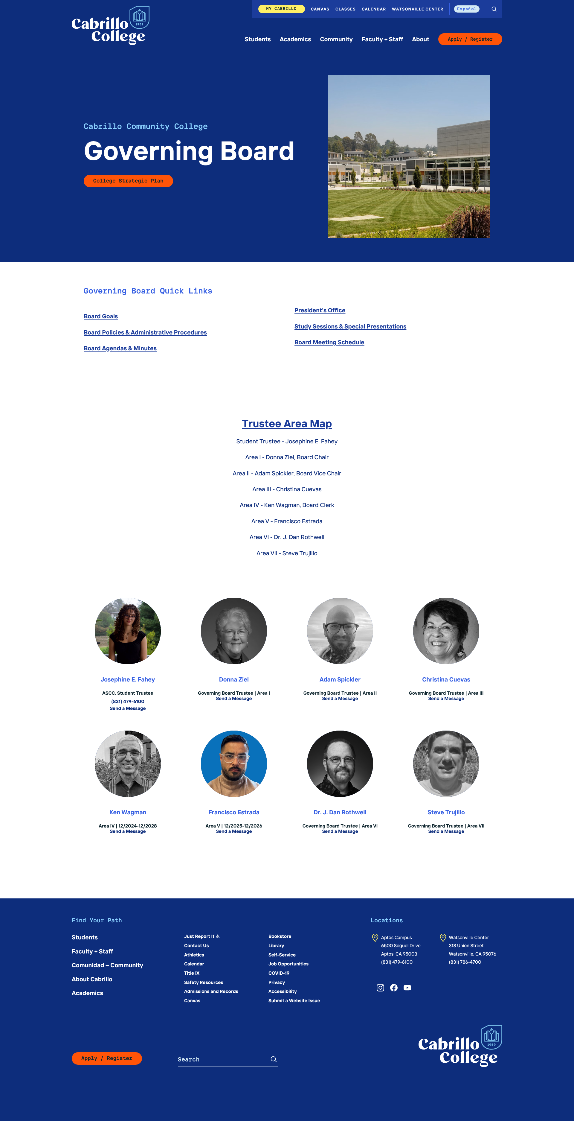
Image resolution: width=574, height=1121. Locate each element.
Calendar (374, 8)
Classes (345, 8)
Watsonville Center (417, 8)
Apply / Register (470, 39)
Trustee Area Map (287, 423)
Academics (295, 39)
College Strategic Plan (128, 181)
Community (336, 39)
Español (467, 8)
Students (258, 39)
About (420, 39)
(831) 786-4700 (465, 962)
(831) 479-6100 (397, 962)
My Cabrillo (281, 8)
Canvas (320, 8)
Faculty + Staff (382, 39)
